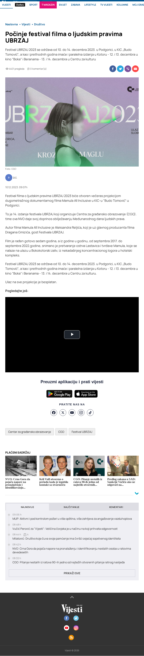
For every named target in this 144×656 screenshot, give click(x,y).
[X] (63, 412)
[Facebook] (53, 412)
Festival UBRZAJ (82, 432)
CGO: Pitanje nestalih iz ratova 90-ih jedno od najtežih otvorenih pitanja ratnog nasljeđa (68, 562)
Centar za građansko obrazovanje (29, 432)
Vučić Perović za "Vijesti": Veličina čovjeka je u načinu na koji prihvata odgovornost (64, 529)
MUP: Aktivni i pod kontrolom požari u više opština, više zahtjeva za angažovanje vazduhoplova (72, 519)
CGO (61, 432)
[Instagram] (81, 412)
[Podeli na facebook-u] (112, 68)
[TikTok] (90, 412)
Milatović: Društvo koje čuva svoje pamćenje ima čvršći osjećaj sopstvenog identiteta (66, 538)
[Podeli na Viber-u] (128, 68)
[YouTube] (72, 412)
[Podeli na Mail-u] (135, 68)
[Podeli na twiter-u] (120, 68)
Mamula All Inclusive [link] (77, 200)
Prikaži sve (72, 573)
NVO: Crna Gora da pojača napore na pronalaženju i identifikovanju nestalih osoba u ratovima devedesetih (71, 550)
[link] (77, 200)
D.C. (15, 177)
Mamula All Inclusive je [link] (38, 227)
